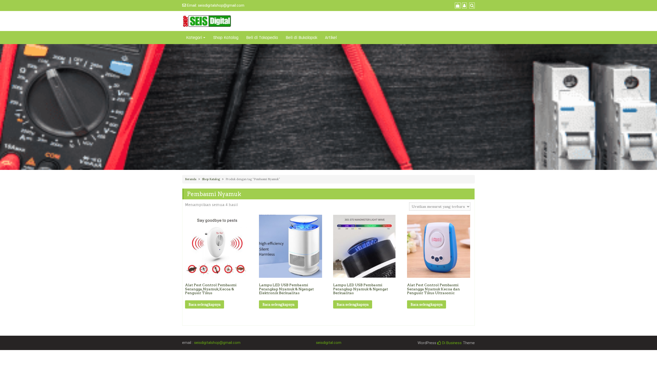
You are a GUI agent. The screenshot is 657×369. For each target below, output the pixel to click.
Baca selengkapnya (204, 304)
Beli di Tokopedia (262, 37)
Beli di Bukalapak (301, 37)
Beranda (190, 179)
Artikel (331, 37)
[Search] (471, 5)
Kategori (194, 37)
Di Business (451, 343)
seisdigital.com (328, 342)
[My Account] (464, 5)
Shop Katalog (225, 37)
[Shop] (457, 5)
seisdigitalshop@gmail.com (221, 5)
